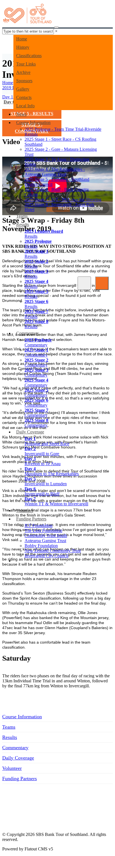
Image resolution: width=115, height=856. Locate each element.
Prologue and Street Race (47, 441)
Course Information (33, 122)
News (21, 114)
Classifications (29, 55)
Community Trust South (46, 535)
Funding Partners (31, 518)
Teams (22, 216)
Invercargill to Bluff (42, 491)
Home (21, 39)
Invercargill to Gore (42, 451)
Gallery (22, 89)
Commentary (27, 333)
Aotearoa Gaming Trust (45, 540)
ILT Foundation (38, 525)
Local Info (25, 105)
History (22, 47)
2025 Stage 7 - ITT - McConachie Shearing (63, 199)
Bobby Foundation (41, 545)
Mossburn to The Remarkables (52, 471)
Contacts (24, 97)
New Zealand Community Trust (53, 550)
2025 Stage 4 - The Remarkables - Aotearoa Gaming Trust (55, 172)
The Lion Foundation (43, 530)
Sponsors (24, 80)
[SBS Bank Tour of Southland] (27, 15)
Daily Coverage (30, 432)
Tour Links (26, 64)
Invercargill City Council (46, 555)
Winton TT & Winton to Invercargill (56, 501)
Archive (23, 72)
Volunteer (24, 510)
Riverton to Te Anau (43, 461)
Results (22, 224)
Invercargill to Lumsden (46, 481)
